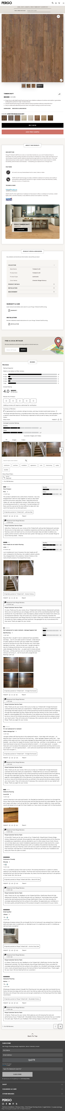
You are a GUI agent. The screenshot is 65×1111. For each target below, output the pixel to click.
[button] (32, 80)
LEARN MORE (20, 229)
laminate (27, 7)
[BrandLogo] (17, 3)
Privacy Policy (20, 1107)
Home (18, 7)
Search (23, 350)
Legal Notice (47, 1107)
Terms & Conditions (8, 1107)
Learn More (7, 108)
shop (22, 7)
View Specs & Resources (19, 108)
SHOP (4, 1084)
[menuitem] (3, 1104)
